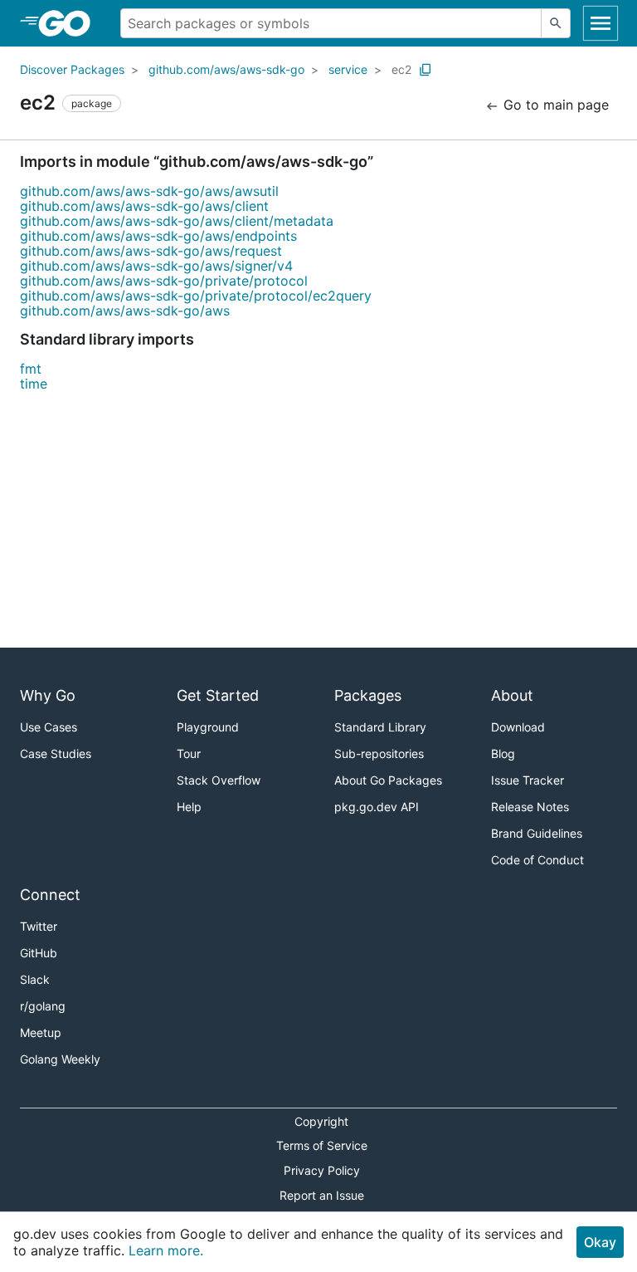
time (33, 383)
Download (518, 727)
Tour (189, 753)
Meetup (40, 1032)
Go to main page (554, 104)
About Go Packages (388, 780)
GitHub (38, 953)
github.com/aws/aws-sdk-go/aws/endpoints (158, 235)
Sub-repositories (379, 753)
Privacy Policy (322, 1170)
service (347, 69)
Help (189, 807)
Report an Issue (322, 1195)
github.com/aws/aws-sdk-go (226, 69)
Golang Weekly (60, 1059)
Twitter (38, 926)
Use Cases (48, 727)
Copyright (321, 1121)
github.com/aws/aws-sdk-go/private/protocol (164, 280)
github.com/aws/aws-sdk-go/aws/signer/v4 (156, 265)
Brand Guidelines (536, 833)
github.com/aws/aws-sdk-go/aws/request (151, 250)
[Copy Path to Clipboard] (425, 69)
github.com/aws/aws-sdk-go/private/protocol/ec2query (196, 295)
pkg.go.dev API (376, 807)
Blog (503, 753)
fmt (30, 368)
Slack (35, 979)
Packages (367, 695)
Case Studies (55, 753)
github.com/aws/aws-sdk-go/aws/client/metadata (176, 221)
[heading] (70, 23)
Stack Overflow (218, 780)
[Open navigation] (600, 23)
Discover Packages (72, 69)
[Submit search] (556, 23)
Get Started (218, 695)
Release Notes (530, 807)
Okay (600, 1242)
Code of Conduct (537, 860)
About (512, 695)
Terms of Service (321, 1145)
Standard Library (380, 727)
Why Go (47, 695)
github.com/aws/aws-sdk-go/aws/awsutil (149, 191)
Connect (50, 894)
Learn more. (166, 1250)
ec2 (401, 69)
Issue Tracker (527, 780)
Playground (208, 727)
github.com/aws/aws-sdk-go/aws (125, 310)
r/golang (43, 1006)
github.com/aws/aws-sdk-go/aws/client (144, 206)
